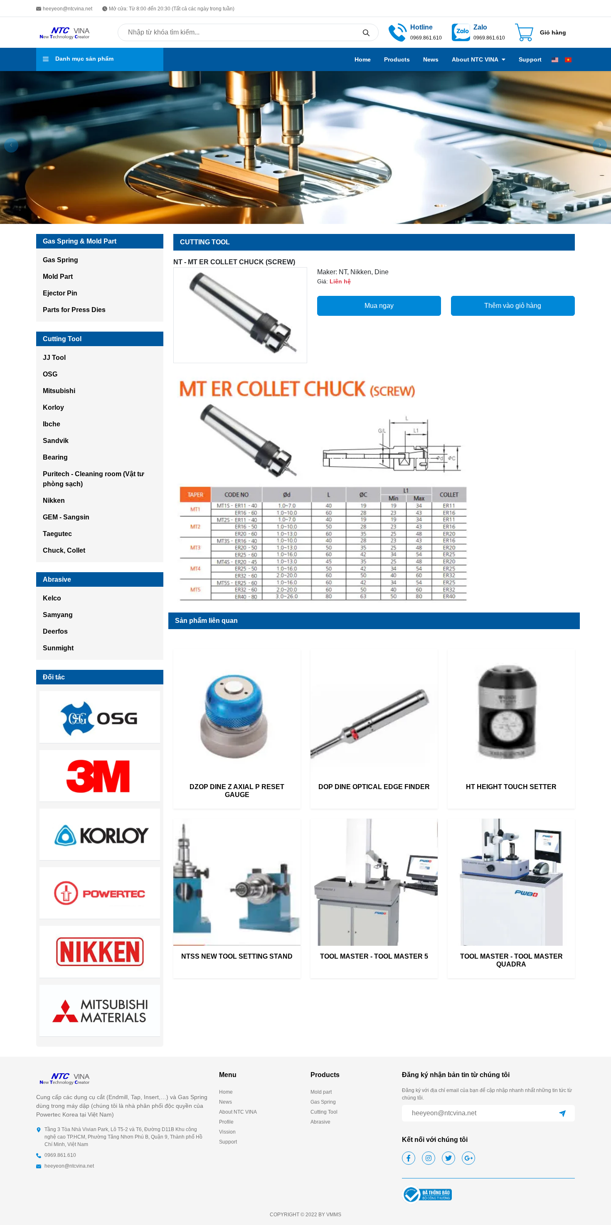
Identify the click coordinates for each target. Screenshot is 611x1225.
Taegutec (57, 533)
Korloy (53, 407)
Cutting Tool (324, 1112)
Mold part (321, 1092)
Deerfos (55, 631)
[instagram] (428, 1158)
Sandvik (56, 440)
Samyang (58, 614)
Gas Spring (60, 259)
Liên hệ (340, 281)
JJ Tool (54, 357)
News (431, 59)
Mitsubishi (59, 390)
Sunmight (58, 648)
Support (530, 59)
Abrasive (320, 1122)
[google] (468, 1158)
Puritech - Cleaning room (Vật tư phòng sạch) (93, 478)
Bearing (55, 457)
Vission (227, 1132)
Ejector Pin (60, 293)
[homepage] (65, 31)
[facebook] (408, 1158)
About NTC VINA (475, 59)
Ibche (51, 424)
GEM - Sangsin (66, 517)
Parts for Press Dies (74, 309)
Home (363, 59)
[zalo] (461, 31)
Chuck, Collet (64, 550)
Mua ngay (379, 305)
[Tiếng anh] (555, 59)
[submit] (562, 1113)
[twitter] (448, 1158)
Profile (226, 1122)
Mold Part (58, 276)
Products (397, 59)
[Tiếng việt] (568, 59)
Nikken (54, 500)
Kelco (52, 598)
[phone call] (398, 31)
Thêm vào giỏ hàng (512, 305)
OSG (50, 374)
